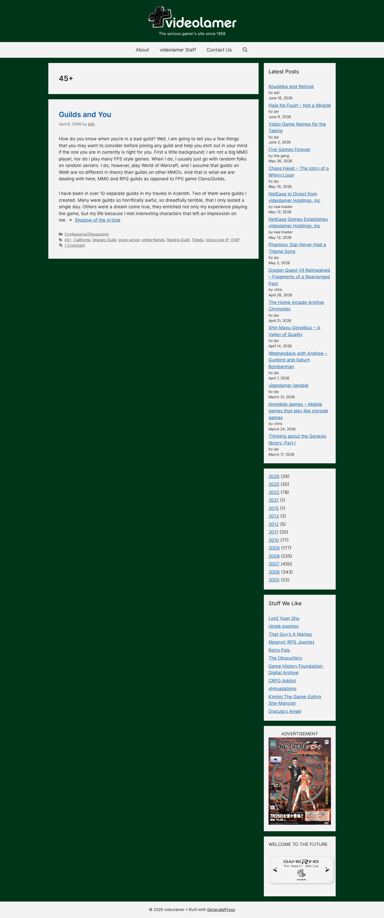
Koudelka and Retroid (291, 86)
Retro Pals (279, 650)
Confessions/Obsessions (87, 234)
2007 (274, 564)
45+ (68, 240)
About (142, 50)
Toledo (198, 240)
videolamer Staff (178, 50)
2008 (274, 556)
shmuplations (282, 688)
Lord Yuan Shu (284, 618)
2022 (274, 492)
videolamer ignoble (289, 385)
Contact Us (219, 50)
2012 (274, 524)
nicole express (284, 626)
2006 (274, 572)
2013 (274, 516)
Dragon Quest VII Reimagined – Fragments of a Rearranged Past (299, 277)
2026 (274, 476)
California (82, 240)
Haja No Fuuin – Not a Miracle (300, 105)
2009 (274, 548)
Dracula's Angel (285, 711)
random (301, 879)
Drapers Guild (104, 240)
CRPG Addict (282, 680)
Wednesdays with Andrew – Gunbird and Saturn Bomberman (298, 360)
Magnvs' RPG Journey (292, 642)
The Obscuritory (285, 658)
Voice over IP (217, 240)
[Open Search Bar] (245, 50)
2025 (274, 484)
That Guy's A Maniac (290, 634)
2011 (273, 532)
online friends (153, 240)
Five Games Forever (289, 149)
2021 (274, 500)
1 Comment (75, 245)
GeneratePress (221, 909)
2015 (274, 508)
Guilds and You (85, 114)
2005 (274, 579)
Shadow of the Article (97, 220)
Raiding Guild (178, 240)
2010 (274, 540)
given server (128, 240)
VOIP (235, 240)
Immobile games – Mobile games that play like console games (298, 411)
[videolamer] (192, 17)
